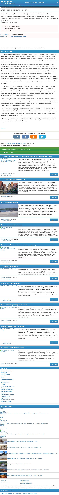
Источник (3, 128)
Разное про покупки (7, 371)
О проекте (34, 2)
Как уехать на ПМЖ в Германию (12, 348)
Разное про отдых (6, 401)
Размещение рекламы (26, 482)
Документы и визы (6, 391)
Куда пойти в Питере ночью (18, 36)
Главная (27, 2)
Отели (3, 384)
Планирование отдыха (6, 175)
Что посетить (5, 381)
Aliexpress (4, 372)
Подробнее (54, 174)
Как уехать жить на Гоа (9, 202)
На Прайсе (8, 2)
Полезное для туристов (7, 386)
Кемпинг (3, 376)
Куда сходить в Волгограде (10, 283)
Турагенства (4, 398)
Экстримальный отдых (7, 399)
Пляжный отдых (5, 396)
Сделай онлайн (5, 374)
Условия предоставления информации (11, 493)
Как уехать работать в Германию (13, 179)
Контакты (41, 2)
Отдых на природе (6, 388)
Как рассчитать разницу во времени (14, 305)
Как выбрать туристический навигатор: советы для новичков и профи (26, 156)
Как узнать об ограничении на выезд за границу (18, 245)
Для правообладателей (26, 483)
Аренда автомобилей (7, 389)
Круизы (3, 377)
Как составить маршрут (9, 266)
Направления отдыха (7, 379)
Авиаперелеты (5, 382)
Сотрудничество (24, 480)
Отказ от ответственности (30, 493)
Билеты (3, 393)
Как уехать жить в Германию (11, 225)
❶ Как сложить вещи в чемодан (12, 326)
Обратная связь (5, 482)
